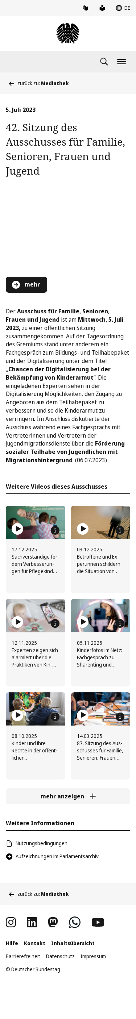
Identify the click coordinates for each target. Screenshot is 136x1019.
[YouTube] (97, 922)
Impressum (93, 956)
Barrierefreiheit (23, 956)
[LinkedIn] (32, 922)
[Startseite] (67, 33)
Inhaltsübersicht (73, 943)
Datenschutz (60, 956)
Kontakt (34, 943)
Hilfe (12, 943)
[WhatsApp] (75, 922)
